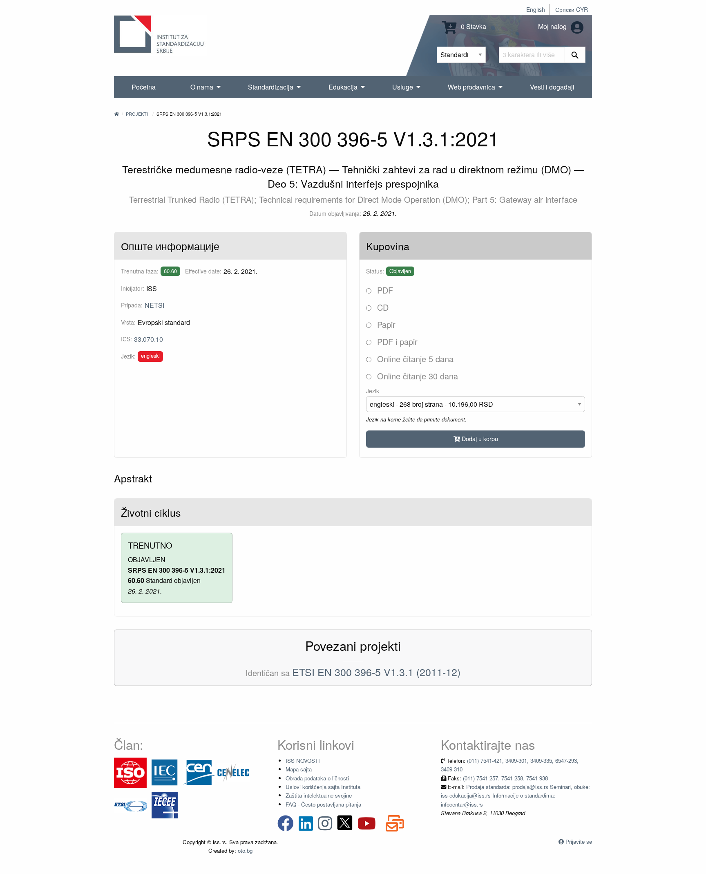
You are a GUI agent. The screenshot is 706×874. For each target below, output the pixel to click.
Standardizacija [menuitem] (270, 87)
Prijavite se (578, 841)
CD (382, 307)
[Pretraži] (575, 55)
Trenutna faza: (140, 271)
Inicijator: (132, 288)
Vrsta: (128, 322)
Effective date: (203, 271)
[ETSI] (130, 805)
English (535, 9)
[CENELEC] (233, 772)
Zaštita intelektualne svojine (319, 795)
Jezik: (128, 356)
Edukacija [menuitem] (342, 87)
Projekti (137, 113)
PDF (384, 290)
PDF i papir (396, 341)
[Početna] (116, 113)
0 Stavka (472, 26)
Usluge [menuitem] (402, 87)
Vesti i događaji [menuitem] (552, 87)
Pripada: (132, 305)
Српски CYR (571, 9)
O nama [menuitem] (201, 87)
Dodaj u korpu (479, 438)
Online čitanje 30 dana (416, 376)
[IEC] (164, 772)
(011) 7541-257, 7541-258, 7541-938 (505, 778)
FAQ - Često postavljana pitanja (323, 804)
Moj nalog (553, 26)
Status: (375, 271)
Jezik (372, 391)
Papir (385, 324)
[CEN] (199, 772)
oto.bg (245, 850)
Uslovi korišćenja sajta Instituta (323, 787)
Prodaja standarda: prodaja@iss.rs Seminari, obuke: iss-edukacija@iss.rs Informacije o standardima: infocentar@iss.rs (515, 795)
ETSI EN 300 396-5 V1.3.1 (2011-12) (376, 671)
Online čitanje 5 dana (414, 359)
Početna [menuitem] (144, 87)
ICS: (126, 339)
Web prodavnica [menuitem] (471, 87)
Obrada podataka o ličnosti (317, 778)
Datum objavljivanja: (335, 213)
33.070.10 (148, 339)
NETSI (154, 305)
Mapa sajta (299, 769)
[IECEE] (164, 805)
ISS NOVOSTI (303, 760)
